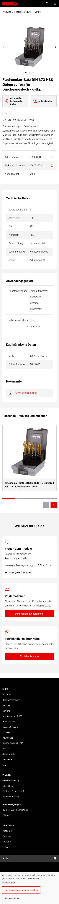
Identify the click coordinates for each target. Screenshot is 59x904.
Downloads (7, 738)
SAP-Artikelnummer (15, 165)
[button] (26, 72)
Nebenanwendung (18, 320)
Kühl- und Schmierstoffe (13, 791)
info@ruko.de (43, 605)
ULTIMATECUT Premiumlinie (15, 810)
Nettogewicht (12, 173)
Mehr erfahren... (9, 882)
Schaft (11, 260)
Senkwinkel (14, 218)
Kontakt (6, 732)
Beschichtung (15, 243)
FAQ (4, 765)
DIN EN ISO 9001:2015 (12, 743)
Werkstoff (13, 234)
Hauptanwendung (18, 291)
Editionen (6, 815)
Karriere (6, 711)
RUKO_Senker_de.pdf (26, 392)
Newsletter (7, 759)
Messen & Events (10, 727)
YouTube (6, 842)
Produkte (6, 12)
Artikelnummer (12, 157)
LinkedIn (6, 847)
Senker (38, 12)
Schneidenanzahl (17, 209)
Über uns (6, 694)
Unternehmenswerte (11, 700)
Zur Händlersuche (29, 656)
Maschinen (7, 786)
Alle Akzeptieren (12, 898)
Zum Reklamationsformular (29, 613)
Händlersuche (8, 721)
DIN (10, 226)
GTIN (11, 355)
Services (6, 705)
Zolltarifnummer (17, 364)
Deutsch (6, 858)
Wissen (5, 748)
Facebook (7, 836)
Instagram (7, 831)
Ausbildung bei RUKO (12, 716)
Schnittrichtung (16, 251)
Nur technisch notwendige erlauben (21, 890)
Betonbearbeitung (10, 796)
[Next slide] (55, 46)
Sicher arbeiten (9, 754)
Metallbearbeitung (22, 12)
